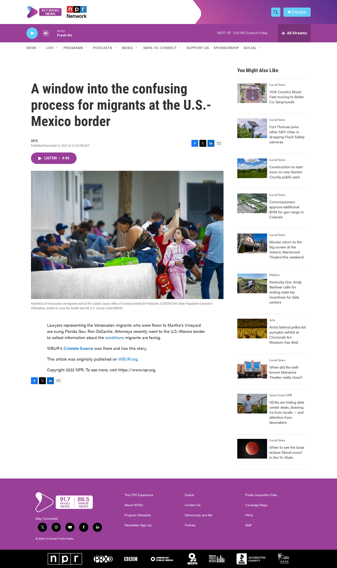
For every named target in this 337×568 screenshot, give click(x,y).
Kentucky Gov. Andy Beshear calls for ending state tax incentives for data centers (285, 292)
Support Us (198, 47)
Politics (274, 275)
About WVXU (133, 505)
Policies (190, 525)
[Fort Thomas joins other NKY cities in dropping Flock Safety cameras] (252, 128)
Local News (277, 85)
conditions (114, 337)
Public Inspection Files (261, 495)
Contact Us (193, 505)
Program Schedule (137, 515)
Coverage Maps (256, 505)
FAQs (249, 515)
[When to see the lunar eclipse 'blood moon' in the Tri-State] (252, 449)
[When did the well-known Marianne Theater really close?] (252, 368)
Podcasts (102, 47)
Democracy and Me (198, 515)
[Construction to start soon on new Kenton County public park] (252, 168)
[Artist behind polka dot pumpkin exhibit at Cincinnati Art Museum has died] (252, 328)
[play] (32, 33)
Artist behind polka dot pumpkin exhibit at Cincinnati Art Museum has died (287, 334)
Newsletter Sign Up (138, 525)
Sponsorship (226, 47)
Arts (272, 320)
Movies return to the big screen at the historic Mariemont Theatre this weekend (286, 249)
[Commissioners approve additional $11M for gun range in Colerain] (252, 203)
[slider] (53, 33)
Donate (299, 12)
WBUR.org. (128, 359)
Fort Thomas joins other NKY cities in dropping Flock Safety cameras (287, 134)
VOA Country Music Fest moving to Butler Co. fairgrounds (286, 96)
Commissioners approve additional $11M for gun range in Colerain (286, 209)
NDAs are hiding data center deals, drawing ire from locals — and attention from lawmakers (286, 412)
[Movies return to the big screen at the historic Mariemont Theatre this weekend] (252, 243)
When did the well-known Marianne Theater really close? (285, 372)
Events (189, 495)
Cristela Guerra (78, 348)
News (31, 47)
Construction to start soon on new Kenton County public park (286, 171)
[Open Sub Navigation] (40, 47)
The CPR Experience (138, 495)
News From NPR (280, 395)
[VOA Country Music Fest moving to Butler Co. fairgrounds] (252, 93)
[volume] (46, 33)
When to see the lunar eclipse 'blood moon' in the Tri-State (286, 452)
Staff (248, 525)
